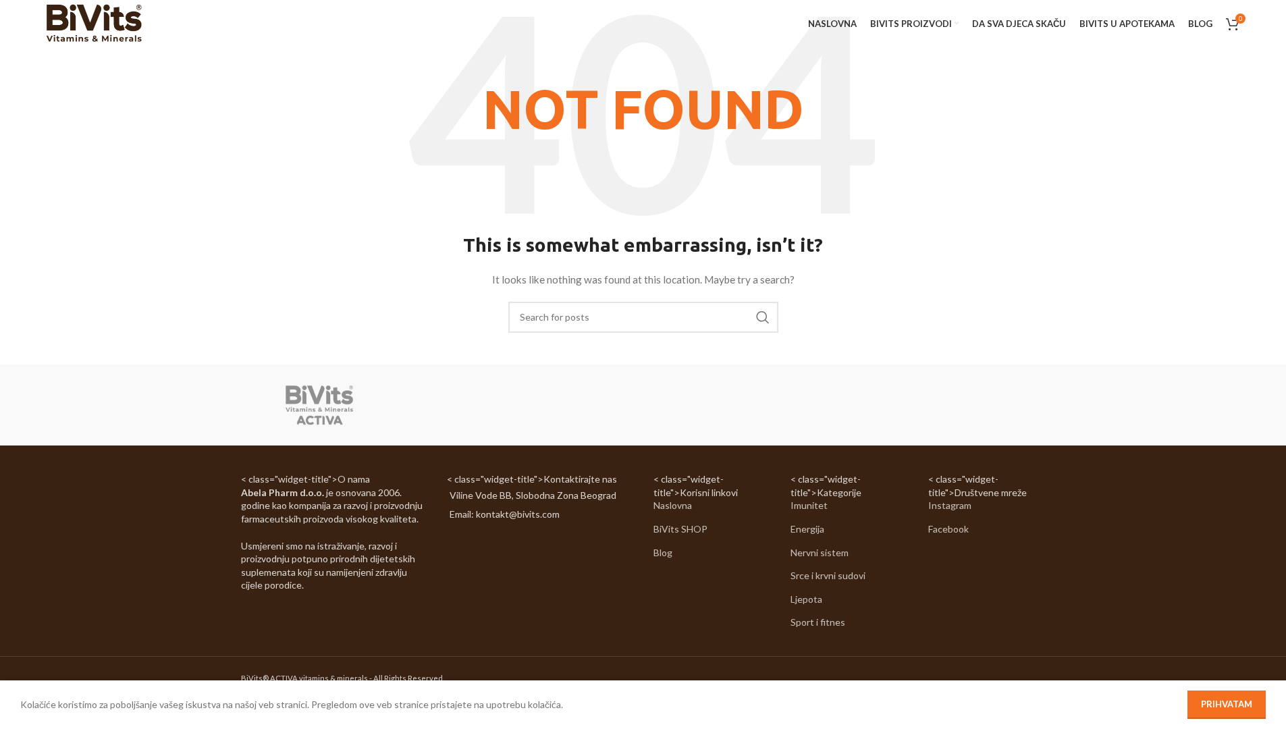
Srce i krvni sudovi (828, 575)
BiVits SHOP (680, 529)
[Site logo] (93, 22)
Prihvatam (1226, 704)
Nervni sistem (820, 552)
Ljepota (806, 599)
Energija (807, 529)
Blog (662, 552)
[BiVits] (319, 405)
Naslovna (672, 505)
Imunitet (809, 505)
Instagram (949, 505)
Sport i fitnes (818, 622)
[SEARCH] (762, 317)
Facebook (948, 529)
